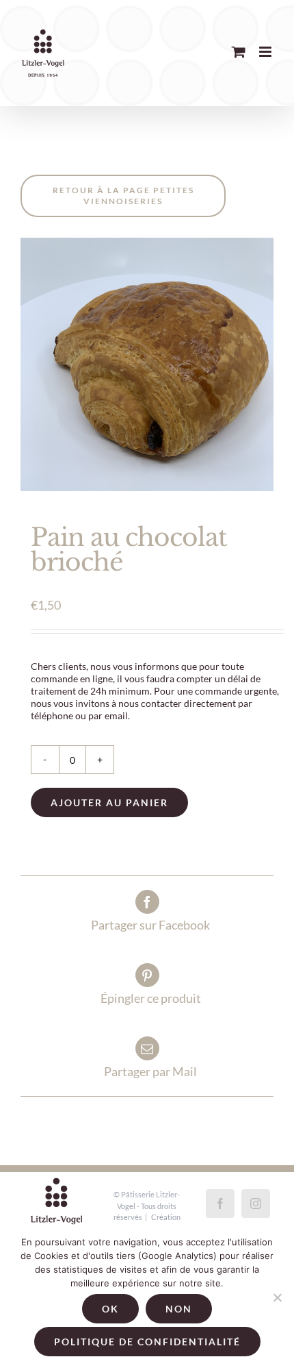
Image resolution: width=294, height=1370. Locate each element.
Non (178, 1309)
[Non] (277, 1297)
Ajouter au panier (109, 802)
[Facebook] (220, 1203)
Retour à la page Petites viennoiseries (123, 195)
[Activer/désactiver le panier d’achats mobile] (238, 52)
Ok (110, 1309)
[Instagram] (255, 1203)
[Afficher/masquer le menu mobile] (266, 52)
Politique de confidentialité (147, 1341)
